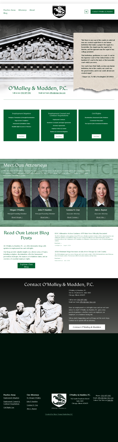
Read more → (58, 243)
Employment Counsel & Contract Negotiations (12, 403)
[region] (59, 125)
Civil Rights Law (58, 245)
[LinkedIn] (86, 11)
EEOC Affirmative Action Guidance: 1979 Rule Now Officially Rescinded (81, 233)
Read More (21, 136)
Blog (5, 13)
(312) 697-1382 (82, 300)
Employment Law (59, 260)
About (32, 10)
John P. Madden (32, 401)
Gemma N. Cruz (32, 405)
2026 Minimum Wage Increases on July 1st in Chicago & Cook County (80, 252)
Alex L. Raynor (32, 409)
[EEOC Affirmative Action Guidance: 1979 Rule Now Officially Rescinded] (84, 230)
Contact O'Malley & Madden (102, 12)
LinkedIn (110, 400)
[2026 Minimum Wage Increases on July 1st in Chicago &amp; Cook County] (84, 249)
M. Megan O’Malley (34, 398)
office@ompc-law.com (88, 302)
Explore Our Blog (26, 265)
